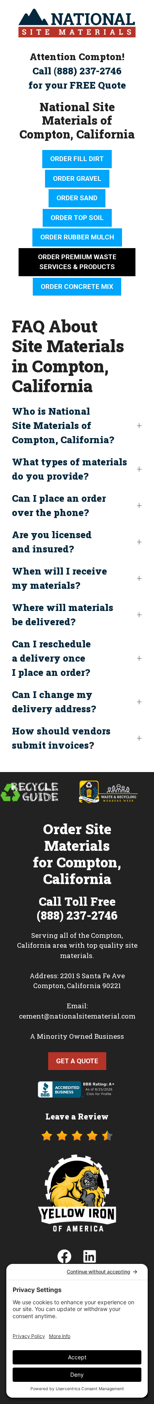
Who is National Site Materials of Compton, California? (63, 425)
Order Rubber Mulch (77, 237)
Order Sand (77, 198)
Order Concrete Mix (77, 286)
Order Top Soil (77, 218)
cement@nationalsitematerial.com (77, 1016)
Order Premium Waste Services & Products (77, 262)
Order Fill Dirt (77, 159)
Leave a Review (77, 1116)
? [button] (61, 738)
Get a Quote (77, 1061)
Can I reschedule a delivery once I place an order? (51, 658)
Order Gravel (77, 178)
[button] (77, 425)
